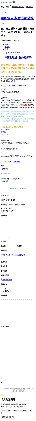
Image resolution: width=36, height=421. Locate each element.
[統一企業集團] (7, 300)
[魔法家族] (5, 300)
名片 (6, 49)
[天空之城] (23, 300)
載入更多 (4, 169)
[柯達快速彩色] (17, 300)
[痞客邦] (15, 300)
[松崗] (11, 300)
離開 (11, 417)
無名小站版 (5, 129)
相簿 (6, 44)
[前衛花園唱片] (21, 300)
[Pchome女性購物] (13, 300)
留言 (21, 156)
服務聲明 (21, 391)
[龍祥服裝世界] (27, 300)
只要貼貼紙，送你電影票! (18, 57)
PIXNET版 (4, 134)
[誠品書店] (19, 300)
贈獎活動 (16, 162)
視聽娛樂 (17, 40)
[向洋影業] (25, 300)
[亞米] (29, 300)
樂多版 (3, 132)
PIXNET (9, 389)
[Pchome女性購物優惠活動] (31, 300)
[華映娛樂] (1, 300)
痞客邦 (17, 156)
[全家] (3, 300)
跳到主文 (4, 24)
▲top (2, 165)
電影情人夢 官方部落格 (17, 18)
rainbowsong (5, 145)
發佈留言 (4, 181)
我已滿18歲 (5, 417)
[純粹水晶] (9, 300)
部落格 (7, 47)
